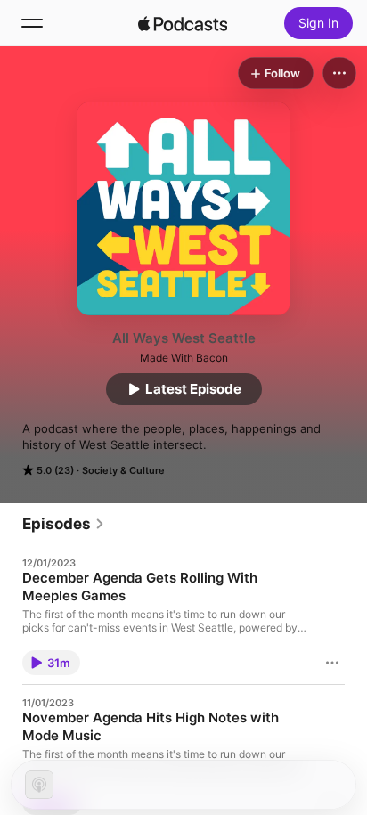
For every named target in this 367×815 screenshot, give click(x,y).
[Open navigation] (32, 23)
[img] (183, 23)
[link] (63, 524)
